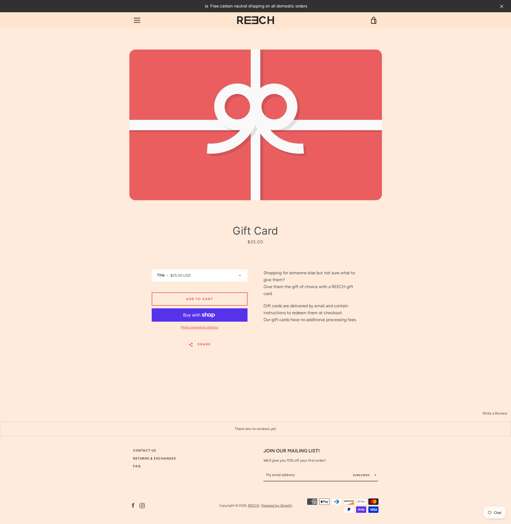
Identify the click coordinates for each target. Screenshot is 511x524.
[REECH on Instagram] (142, 505)
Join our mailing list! (291, 451)
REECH (253, 505)
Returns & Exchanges (154, 458)
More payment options (199, 327)
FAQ (137, 466)
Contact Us (144, 450)
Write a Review (495, 413)
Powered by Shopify (276, 505)
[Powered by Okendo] (24, 415)
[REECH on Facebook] (133, 505)
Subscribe (362, 475)
